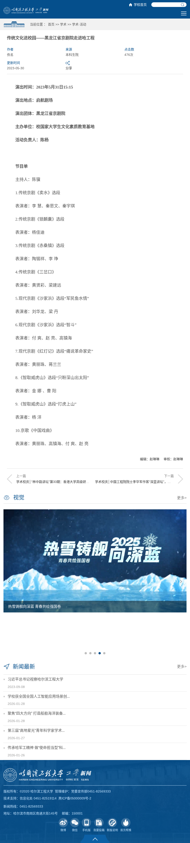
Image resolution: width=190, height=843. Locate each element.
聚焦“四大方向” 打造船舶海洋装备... (37, 713)
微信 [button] (75, 830)
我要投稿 (98, 830)
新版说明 (112, 830)
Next (181, 581)
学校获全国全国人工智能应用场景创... (39, 696)
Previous (9, 581)
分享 (69, 68)
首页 (51, 24)
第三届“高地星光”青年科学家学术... (36, 730)
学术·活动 (79, 24)
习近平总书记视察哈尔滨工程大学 (35, 679)
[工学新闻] (25, 10)
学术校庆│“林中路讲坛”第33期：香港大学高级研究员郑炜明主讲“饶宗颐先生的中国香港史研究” (84, 482)
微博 (63, 830)
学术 (63, 24)
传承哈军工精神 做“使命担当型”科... (37, 748)
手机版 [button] (86, 830)
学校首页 (140, 4)
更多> (182, 498)
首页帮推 (125, 830)
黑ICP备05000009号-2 (74, 798)
